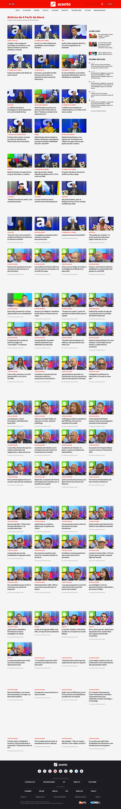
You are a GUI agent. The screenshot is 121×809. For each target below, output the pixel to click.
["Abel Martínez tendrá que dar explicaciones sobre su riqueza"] (74, 655)
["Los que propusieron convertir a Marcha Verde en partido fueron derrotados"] (74, 580)
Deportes (65, 10)
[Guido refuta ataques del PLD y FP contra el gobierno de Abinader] (74, 38)
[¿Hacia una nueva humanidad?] (74, 230)
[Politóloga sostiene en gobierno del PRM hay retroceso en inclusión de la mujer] (74, 413)
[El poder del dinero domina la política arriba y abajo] (74, 166)
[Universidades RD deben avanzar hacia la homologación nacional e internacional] (101, 413)
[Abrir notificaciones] (102, 4)
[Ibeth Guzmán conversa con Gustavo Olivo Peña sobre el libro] (47, 102)
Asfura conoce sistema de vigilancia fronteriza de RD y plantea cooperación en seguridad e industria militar (101, 66)
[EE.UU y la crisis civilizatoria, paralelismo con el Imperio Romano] (47, 38)
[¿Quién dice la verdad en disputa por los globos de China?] (47, 519)
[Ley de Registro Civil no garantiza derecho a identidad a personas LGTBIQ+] (101, 580)
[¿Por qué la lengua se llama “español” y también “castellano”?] (101, 37)
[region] (60, 285)
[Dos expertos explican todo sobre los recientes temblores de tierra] (47, 548)
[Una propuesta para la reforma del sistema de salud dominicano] (74, 519)
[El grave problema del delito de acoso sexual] (19, 67)
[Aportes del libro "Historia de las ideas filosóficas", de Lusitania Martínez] (19, 519)
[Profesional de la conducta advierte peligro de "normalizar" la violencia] (19, 336)
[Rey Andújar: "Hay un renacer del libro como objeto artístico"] (74, 737)
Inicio (18, 10)
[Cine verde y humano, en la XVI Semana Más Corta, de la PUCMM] (19, 369)
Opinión (36, 10)
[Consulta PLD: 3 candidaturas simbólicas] (101, 768)
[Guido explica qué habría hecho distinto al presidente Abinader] (101, 519)
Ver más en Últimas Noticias (98, 111)
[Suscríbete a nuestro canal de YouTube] (98, 4)
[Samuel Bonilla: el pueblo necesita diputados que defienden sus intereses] (47, 336)
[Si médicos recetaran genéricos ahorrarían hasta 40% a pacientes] (74, 548)
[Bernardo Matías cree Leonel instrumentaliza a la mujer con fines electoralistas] (19, 689)
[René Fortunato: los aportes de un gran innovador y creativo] (19, 166)
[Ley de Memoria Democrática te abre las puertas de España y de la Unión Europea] (47, 261)
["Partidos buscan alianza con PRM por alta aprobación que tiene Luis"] (74, 336)
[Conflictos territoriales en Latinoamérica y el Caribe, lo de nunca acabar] (74, 102)
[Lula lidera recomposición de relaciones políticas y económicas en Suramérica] (47, 369)
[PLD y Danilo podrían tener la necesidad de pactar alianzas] (47, 737)
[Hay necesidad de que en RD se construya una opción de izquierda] (19, 580)
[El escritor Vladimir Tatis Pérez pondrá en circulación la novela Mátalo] (74, 625)
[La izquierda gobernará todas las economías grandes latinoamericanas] (19, 655)
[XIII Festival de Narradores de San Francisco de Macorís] (101, 474)
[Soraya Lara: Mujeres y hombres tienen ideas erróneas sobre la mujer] (47, 306)
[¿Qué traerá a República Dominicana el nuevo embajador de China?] (19, 625)
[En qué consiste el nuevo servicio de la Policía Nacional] (47, 193)
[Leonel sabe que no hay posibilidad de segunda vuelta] (19, 548)
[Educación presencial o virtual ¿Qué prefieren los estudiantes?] (19, 306)
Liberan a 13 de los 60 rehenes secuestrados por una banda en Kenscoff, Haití (102, 95)
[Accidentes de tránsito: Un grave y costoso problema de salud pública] (74, 442)
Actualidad (27, 10)
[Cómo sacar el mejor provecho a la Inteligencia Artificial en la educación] (74, 261)
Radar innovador (99, 10)
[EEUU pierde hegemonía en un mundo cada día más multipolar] (19, 474)
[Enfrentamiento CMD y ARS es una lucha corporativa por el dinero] (47, 580)
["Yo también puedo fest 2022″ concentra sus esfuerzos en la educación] (47, 655)
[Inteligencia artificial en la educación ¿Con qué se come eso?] (101, 369)
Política (45, 10)
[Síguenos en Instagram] (94, 4)
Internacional (77, 10)
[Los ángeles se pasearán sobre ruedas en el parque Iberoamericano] (47, 230)
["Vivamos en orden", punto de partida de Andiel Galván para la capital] (74, 306)
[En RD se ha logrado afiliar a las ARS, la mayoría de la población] (47, 625)
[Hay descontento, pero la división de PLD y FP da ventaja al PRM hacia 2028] (74, 193)
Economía (55, 10)
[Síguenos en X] (90, 4)
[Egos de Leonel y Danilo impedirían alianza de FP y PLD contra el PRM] (47, 166)
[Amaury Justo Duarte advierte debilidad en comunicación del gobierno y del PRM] (101, 261)
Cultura (88, 10)
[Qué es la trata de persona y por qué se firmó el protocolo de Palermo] (74, 474)
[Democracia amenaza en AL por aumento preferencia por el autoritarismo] (19, 261)
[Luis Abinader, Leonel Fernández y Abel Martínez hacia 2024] (19, 413)
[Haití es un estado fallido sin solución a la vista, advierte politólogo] (47, 413)
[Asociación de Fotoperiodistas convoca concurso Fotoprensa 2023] (101, 442)
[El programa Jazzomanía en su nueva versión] (47, 689)
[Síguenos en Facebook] (86, 4)
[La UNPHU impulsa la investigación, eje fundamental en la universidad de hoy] (19, 102)
